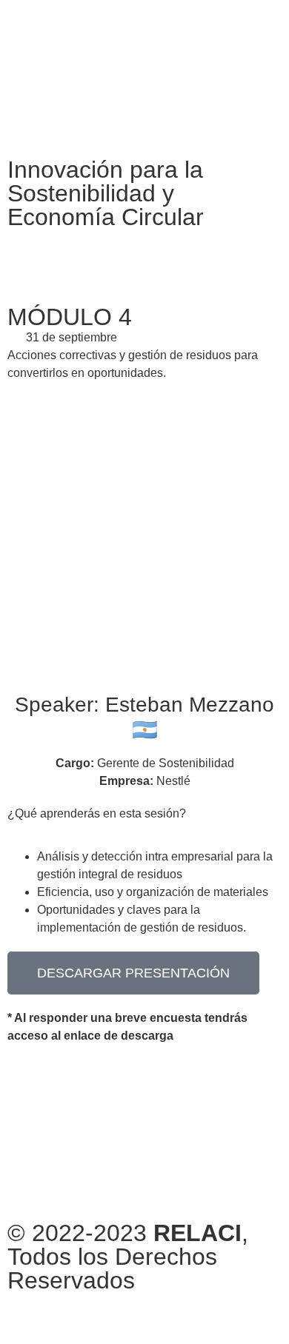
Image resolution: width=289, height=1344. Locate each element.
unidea (118, 1315)
